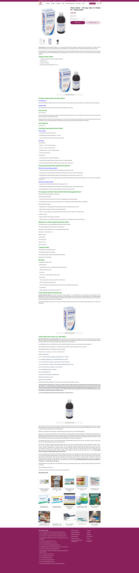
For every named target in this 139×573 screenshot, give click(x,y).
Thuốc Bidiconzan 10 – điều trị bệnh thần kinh (44, 507)
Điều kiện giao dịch (75, 530)
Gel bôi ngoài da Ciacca (82, 524)
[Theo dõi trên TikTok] (91, 541)
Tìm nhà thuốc (93, 22)
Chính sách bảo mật (75, 538)
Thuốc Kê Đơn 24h (74, 540)
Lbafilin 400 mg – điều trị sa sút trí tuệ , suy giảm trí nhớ (57, 489)
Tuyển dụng (78, 3)
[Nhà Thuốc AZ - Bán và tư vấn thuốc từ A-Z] (41, 3)
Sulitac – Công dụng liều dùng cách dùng (69, 524)
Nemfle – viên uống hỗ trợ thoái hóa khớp (94, 524)
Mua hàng (89, 534)
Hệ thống (86, 0)
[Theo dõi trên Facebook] (96, 0)
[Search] (97, 3)
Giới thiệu (78, 0)
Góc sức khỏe (90, 536)
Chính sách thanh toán (75, 532)
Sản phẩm (82, 0)
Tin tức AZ (90, 0)
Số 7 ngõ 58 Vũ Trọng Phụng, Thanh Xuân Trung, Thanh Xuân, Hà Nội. (56, 361)
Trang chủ (48, 3)
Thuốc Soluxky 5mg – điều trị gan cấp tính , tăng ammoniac (69, 489)
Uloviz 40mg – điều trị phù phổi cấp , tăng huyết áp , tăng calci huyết (44, 489)
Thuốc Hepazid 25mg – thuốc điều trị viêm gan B (56, 507)
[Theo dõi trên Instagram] (89, 541)
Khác (75, 15)
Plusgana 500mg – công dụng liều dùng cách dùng (56, 524)
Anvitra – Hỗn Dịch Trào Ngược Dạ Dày (94, 507)
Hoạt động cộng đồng (70, 3)
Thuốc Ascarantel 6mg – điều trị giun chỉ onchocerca (69, 507)
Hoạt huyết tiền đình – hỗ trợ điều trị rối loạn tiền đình (44, 524)
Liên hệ (94, 0)
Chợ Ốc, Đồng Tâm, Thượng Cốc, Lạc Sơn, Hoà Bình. (52, 367)
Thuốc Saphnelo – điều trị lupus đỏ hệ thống (94, 489)
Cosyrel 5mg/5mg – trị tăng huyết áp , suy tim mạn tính (82, 507)
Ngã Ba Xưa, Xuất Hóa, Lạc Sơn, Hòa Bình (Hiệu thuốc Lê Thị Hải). (55, 359)
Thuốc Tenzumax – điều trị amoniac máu (82, 489)
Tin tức (88, 538)
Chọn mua (78, 22)
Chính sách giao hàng (75, 534)
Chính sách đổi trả (74, 536)
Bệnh (63, 3)
